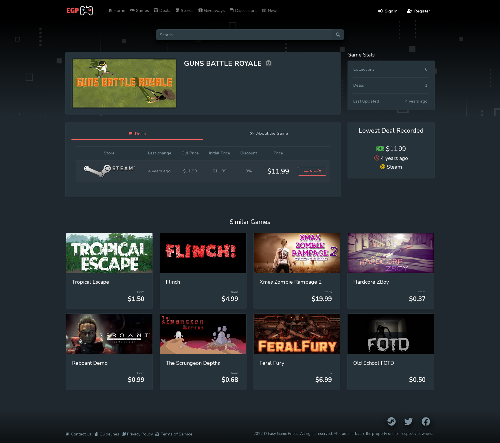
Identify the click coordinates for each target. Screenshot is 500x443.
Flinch (173, 281)
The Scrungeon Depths (193, 363)
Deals (164, 10)
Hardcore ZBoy (371, 281)
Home (119, 10)
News (273, 10)
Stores (187, 10)
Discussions (246, 10)
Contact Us (81, 434)
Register (421, 11)
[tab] (137, 133)
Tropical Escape (90, 281)
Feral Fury (272, 363)
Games (142, 10)
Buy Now (310, 171)
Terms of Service (176, 434)
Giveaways (214, 10)
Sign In (391, 11)
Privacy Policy (140, 434)
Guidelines (109, 434)
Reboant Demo (90, 363)
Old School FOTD (373, 363)
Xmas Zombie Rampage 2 (291, 281)
